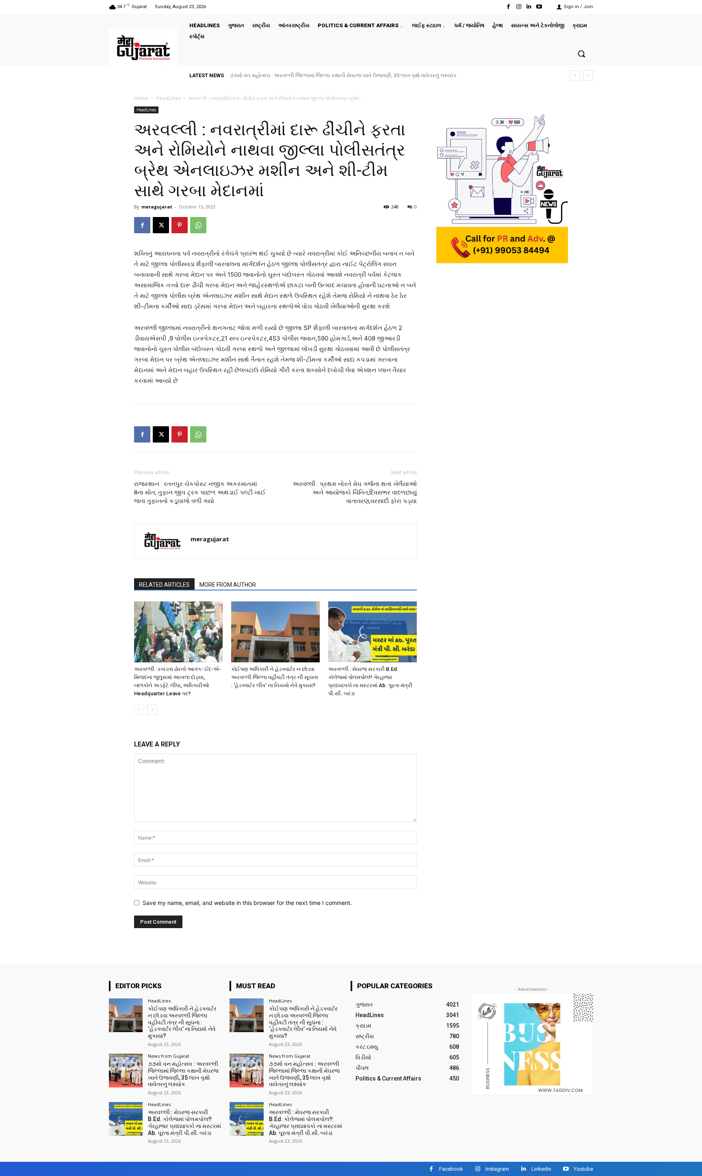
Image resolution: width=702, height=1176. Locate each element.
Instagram (497, 1169)
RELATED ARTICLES (164, 584)
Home (141, 98)
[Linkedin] (529, 7)
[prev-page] (139, 710)
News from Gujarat (168, 1056)
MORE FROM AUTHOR (227, 584)
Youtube (583, 1169)
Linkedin (541, 1169)
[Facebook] (508, 7)
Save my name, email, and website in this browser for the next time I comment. (247, 902)
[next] (588, 75)
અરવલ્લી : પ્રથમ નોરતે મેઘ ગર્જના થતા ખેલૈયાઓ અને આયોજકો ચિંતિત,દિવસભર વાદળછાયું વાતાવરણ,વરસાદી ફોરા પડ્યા (354, 492)
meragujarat (156, 207)
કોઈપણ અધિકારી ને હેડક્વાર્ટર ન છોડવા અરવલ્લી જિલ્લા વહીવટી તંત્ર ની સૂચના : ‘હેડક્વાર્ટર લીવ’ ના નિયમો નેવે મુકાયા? (274, 677)
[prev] (575, 75)
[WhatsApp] (198, 225)
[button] (581, 53)
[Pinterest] (179, 225)
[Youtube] (539, 7)
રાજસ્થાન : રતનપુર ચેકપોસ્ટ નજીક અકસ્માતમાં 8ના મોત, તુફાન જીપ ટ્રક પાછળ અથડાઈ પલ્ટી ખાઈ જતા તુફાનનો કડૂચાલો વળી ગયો (200, 492)
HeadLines (168, 98)
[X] (161, 225)
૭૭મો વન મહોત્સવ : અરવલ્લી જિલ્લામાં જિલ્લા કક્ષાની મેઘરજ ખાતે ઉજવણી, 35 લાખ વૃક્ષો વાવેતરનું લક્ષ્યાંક (343, 75)
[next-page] (152, 710)
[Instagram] (519, 7)
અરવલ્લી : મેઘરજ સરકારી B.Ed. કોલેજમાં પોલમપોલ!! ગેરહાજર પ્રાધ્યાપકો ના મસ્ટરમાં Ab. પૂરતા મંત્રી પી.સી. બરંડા (184, 1122)
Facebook (451, 1169)
